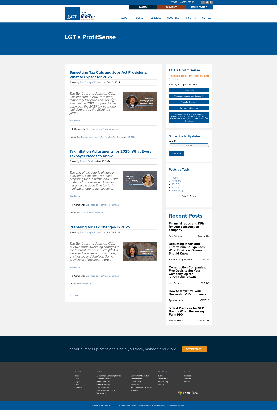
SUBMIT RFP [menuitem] (171, 7)
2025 (127, 137)
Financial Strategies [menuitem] (188, 102)
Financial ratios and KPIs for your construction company (187, 227)
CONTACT (207, 18)
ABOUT (125, 18)
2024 (176, 181)
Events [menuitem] (160, 376)
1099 (175, 178)
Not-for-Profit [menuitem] (135, 390)
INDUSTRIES (173, 18)
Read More (75, 120)
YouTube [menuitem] (187, 379)
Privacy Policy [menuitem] (163, 382)
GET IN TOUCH (194, 349)
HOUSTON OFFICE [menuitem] (186, 2)
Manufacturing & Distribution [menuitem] (141, 387)
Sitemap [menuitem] (161, 385)
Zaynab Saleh (86, 161)
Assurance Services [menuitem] (104, 379)
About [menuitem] (77, 379)
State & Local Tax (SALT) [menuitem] (106, 390)
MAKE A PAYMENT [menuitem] (199, 7)
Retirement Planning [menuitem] (189, 108)
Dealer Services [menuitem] (137, 379)
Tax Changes (118, 137)
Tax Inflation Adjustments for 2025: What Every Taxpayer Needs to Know (110, 153)
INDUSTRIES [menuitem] (136, 371)
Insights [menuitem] (77, 382)
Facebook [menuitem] (188, 376)
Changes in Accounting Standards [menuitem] (189, 96)
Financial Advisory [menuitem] (103, 385)
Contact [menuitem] (77, 385)
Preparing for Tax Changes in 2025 (100, 227)
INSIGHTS (191, 18)
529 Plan (177, 190)
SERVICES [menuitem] (101, 371)
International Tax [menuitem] (103, 387)
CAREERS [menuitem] (143, 7)
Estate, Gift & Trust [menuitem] (103, 382)
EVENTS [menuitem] (174, 2)
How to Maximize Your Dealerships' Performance (187, 292)
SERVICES (156, 18)
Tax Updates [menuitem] (189, 90)
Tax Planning (106, 137)
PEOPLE (139, 18)
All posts (74, 295)
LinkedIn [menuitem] (187, 382)
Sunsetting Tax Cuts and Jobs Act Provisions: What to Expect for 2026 (108, 74)
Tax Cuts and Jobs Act (90, 137)
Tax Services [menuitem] (101, 393)
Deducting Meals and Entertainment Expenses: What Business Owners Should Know (187, 248)
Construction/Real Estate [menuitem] (140, 376)
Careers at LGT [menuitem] (80, 387)
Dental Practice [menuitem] (136, 382)
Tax (78, 137)
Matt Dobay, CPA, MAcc (91, 82)
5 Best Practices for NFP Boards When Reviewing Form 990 (186, 311)
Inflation (84, 213)
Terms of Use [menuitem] (163, 379)
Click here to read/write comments (102, 129)
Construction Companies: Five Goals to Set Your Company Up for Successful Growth (187, 272)
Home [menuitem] (77, 376)
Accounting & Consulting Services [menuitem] (109, 376)
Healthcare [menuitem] (135, 385)
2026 (133, 137)
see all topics (189, 196)
